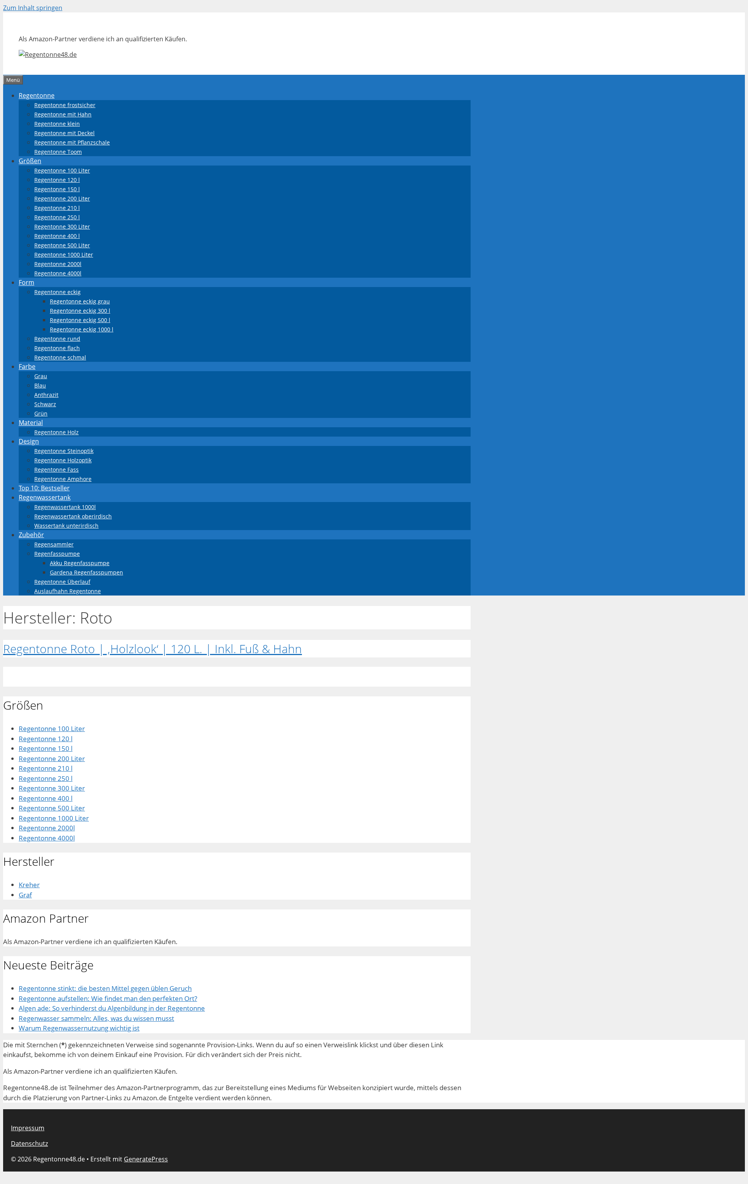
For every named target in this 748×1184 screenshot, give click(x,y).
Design (29, 441)
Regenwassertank (45, 497)
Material (31, 422)
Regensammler (54, 544)
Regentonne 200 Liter (62, 198)
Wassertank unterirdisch (66, 525)
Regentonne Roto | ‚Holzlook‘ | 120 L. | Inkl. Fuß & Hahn (152, 649)
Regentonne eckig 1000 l (81, 329)
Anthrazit (46, 394)
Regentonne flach (57, 348)
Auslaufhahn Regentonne (67, 591)
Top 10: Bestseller (44, 488)
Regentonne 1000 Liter (63, 254)
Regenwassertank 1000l (65, 507)
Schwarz (45, 404)
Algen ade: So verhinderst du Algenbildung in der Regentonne (112, 1008)
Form (26, 282)
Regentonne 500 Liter (62, 245)
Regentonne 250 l (57, 217)
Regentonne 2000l (57, 264)
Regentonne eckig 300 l (80, 310)
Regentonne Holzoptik (63, 460)
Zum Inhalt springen (32, 8)
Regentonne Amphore (63, 479)
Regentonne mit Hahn (63, 114)
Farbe (27, 366)
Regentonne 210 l (57, 207)
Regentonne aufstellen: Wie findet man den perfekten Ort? (108, 998)
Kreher (29, 884)
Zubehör (31, 534)
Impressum (27, 1128)
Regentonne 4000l (57, 273)
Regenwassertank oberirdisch (73, 516)
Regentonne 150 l (57, 189)
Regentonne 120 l (57, 179)
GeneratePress (146, 1159)
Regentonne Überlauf (62, 581)
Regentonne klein (57, 123)
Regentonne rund (57, 338)
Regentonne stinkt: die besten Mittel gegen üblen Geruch (105, 988)
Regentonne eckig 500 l (80, 320)
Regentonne (37, 95)
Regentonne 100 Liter (62, 170)
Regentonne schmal (60, 357)
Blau (40, 385)
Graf (25, 894)
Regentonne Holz (56, 432)
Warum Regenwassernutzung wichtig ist (79, 1028)
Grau (40, 376)
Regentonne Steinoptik (64, 451)
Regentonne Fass (56, 469)
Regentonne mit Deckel (64, 133)
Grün (41, 413)
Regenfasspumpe (57, 553)
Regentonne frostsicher (64, 105)
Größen (30, 161)
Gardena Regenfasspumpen (86, 572)
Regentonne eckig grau (80, 301)
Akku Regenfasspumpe (79, 563)
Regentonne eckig (57, 292)
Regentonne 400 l (57, 236)
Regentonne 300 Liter (62, 226)
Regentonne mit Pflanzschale (72, 142)
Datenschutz (29, 1143)
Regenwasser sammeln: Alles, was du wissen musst (96, 1018)
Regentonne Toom (58, 151)
